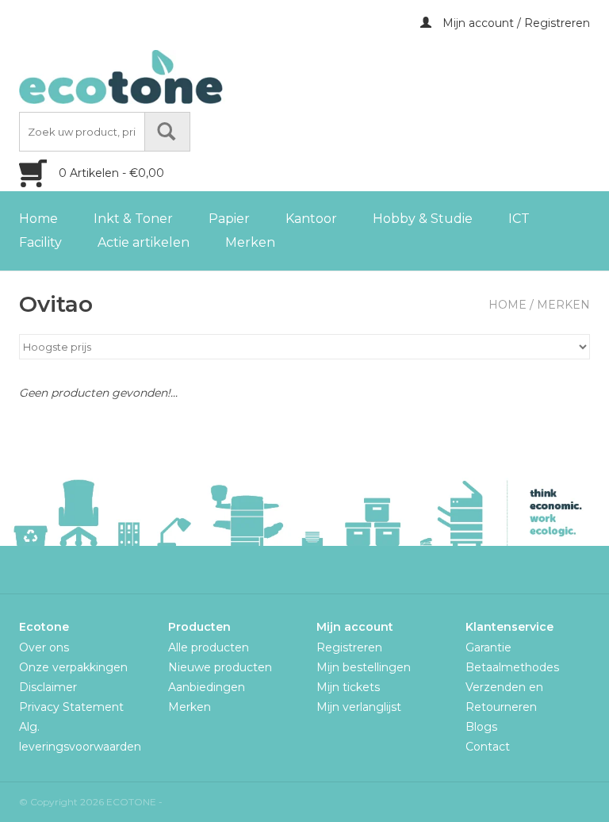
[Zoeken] (167, 132)
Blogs (481, 727)
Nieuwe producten (220, 667)
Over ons (44, 647)
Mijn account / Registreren (514, 23)
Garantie (488, 647)
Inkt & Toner (133, 218)
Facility (40, 242)
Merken (250, 242)
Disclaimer (48, 687)
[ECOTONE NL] (154, 77)
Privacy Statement (71, 707)
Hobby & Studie (423, 218)
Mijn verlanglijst (358, 707)
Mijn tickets (348, 687)
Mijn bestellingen (363, 667)
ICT (519, 218)
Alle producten (208, 647)
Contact (487, 746)
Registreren (349, 647)
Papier (229, 218)
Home (38, 218)
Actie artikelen (144, 242)
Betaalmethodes (512, 667)
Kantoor (311, 218)
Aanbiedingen (206, 687)
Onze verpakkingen (73, 667)
